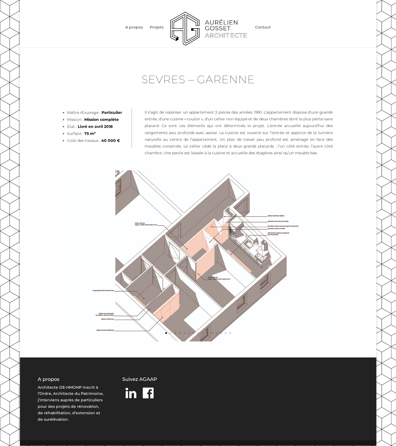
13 (221, 333)
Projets (157, 27)
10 (207, 333)
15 (230, 333)
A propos (134, 27)
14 (226, 333)
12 (216, 333)
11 (212, 333)
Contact (263, 27)
